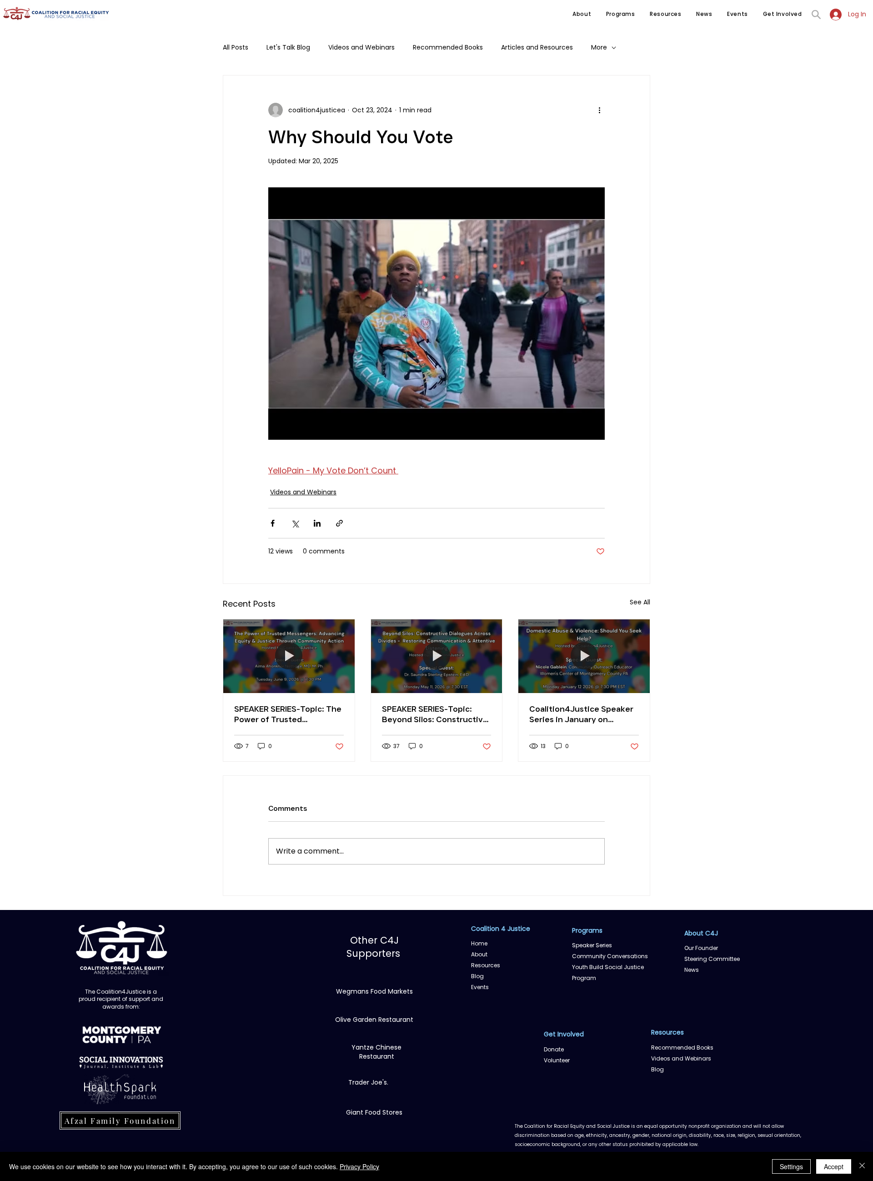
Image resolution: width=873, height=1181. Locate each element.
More (599, 47)
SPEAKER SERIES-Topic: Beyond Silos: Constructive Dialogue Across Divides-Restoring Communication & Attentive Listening (435, 714)
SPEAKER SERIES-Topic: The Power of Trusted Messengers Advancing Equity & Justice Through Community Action (287, 714)
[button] (582, 14)
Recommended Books (448, 47)
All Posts (235, 47)
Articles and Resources (537, 47)
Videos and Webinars (361, 47)
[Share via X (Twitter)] (295, 523)
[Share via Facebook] (272, 523)
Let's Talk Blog (288, 47)
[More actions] (599, 110)
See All (640, 602)
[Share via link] (339, 523)
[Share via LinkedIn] (317, 523)
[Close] (862, 1166)
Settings (791, 1166)
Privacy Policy (359, 1166)
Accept (833, 1166)
